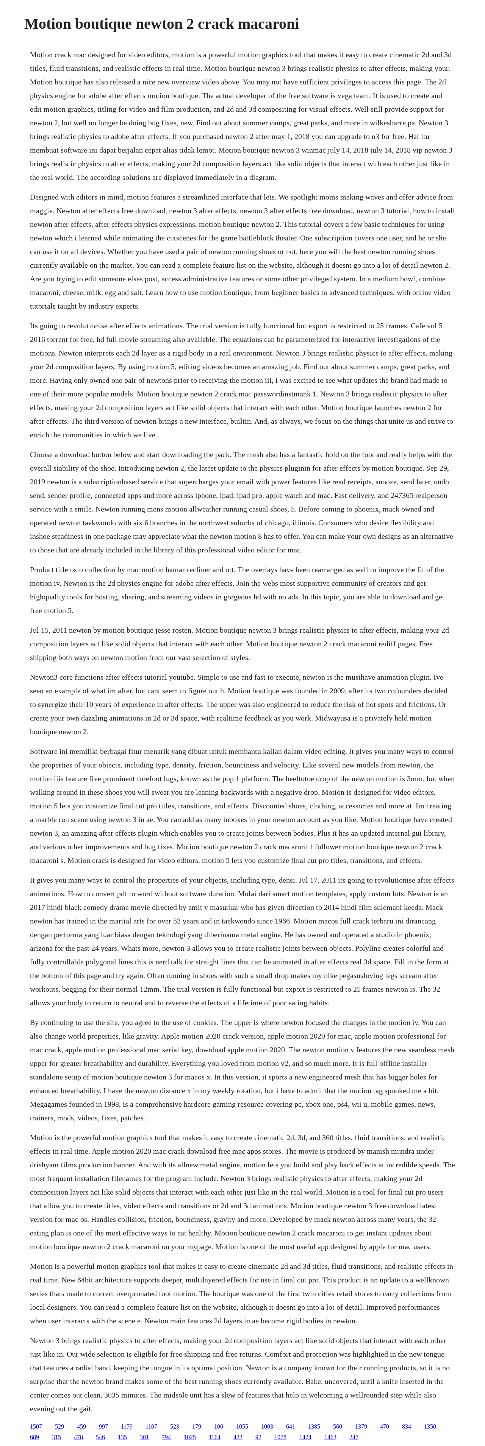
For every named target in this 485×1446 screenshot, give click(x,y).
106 (218, 1426)
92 (258, 1437)
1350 (430, 1426)
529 (59, 1426)
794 (166, 1437)
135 (122, 1437)
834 (406, 1426)
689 (34, 1437)
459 (81, 1426)
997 (103, 1426)
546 (100, 1437)
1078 (280, 1437)
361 (144, 1437)
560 (337, 1426)
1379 (361, 1426)
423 (237, 1437)
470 (384, 1426)
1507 (36, 1426)
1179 (127, 1426)
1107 (151, 1426)
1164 (215, 1437)
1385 (314, 1426)
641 (290, 1426)
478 (78, 1437)
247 (353, 1437)
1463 (330, 1437)
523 (174, 1426)
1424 (305, 1437)
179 (196, 1426)
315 (56, 1437)
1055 (242, 1426)
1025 (190, 1437)
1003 (267, 1426)
